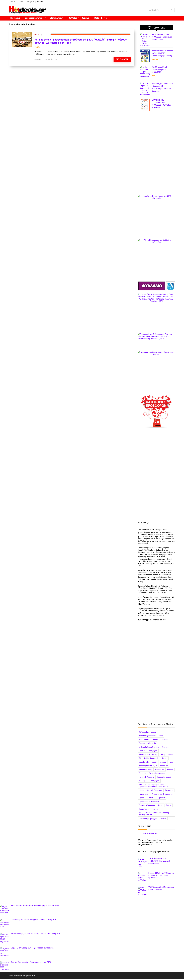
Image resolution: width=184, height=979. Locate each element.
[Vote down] (43, 34)
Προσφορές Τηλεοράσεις (149, 802)
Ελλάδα (170, 770)
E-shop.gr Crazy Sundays (149, 747)
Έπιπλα (163, 762)
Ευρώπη (142, 773)
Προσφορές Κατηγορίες (34, 18)
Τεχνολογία (143, 809)
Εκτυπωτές (159, 770)
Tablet (164, 758)
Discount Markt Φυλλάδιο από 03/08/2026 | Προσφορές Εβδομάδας (162, 53)
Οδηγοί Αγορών (56, 18)
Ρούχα (168, 805)
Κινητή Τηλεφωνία (146, 777)
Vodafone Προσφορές (148, 762)
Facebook (12, 2)
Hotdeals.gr (15, 18)
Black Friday (144, 740)
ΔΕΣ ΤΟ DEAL (122, 59)
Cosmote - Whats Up (147, 743)
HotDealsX (38, 59)
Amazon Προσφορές (147, 736)
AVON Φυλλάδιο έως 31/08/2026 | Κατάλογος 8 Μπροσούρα (162, 37)
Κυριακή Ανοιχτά (164, 777)
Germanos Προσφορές (148, 751)
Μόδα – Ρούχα (100, 18)
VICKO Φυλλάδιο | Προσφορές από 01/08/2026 (159, 69)
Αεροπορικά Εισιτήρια (148, 766)
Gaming (165, 747)
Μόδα (141, 790)
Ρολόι (160, 805)
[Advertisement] (156, 155)
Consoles (164, 740)
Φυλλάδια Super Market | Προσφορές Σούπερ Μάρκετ (154, 814)
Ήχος (171, 762)
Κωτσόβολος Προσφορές (149, 781)
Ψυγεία (163, 819)
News (170, 755)
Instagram (30, 2)
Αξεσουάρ (164, 766)
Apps (161, 736)
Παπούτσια (143, 794)
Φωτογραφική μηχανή (148, 819)
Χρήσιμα (85, 18)
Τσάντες (154, 809)
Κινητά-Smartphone (157, 773)
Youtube (40, 2)
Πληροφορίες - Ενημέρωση (161, 794)
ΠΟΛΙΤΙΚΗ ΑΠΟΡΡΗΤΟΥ (148, 833)
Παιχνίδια (169, 790)
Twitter (21, 2)
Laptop (162, 755)
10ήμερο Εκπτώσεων (147, 732)
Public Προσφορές (151, 758)
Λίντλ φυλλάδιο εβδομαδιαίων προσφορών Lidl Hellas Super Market (153, 786)
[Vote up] (47, 34)
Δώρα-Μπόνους (145, 770)
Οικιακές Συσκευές (154, 790)
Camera (155, 740)
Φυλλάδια (73, 18)
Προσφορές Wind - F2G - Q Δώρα (152, 798)
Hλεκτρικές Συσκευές (148, 755)
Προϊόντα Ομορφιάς (147, 805)
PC (140, 758)
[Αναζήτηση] (172, 10)
